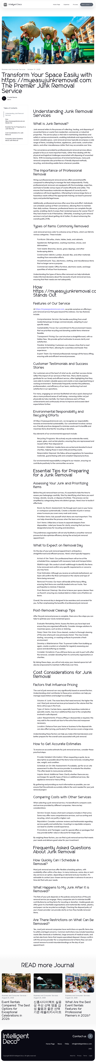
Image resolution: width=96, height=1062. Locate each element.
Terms (85, 1055)
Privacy (79, 1055)
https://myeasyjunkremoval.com (50, 309)
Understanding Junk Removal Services (14, 114)
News (60, 1044)
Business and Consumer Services (13, 69)
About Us (72, 1055)
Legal (90, 1055)
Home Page (50, 1044)
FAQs (67, 1044)
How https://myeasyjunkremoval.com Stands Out (15, 121)
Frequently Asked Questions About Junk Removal (14, 139)
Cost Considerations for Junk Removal (14, 133)
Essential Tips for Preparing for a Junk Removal (15, 127)
